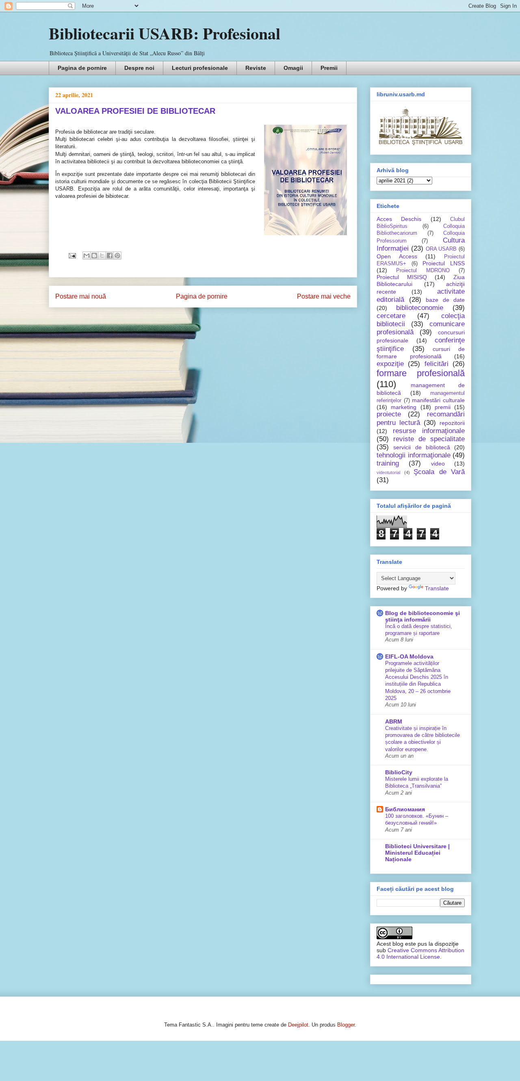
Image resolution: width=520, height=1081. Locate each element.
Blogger (346, 1025)
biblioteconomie (419, 308)
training (388, 463)
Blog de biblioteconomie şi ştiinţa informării (422, 616)
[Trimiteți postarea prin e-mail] (72, 255)
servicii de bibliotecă (421, 447)
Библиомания (405, 809)
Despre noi (139, 68)
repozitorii (452, 423)
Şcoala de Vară (439, 472)
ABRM (393, 721)
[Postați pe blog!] (94, 255)
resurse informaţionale (429, 431)
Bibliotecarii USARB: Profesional (164, 33)
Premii (329, 68)
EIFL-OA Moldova (409, 656)
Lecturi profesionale (200, 68)
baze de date (445, 300)
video (438, 463)
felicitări (436, 364)
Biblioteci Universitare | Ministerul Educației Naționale (417, 852)
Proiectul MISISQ (402, 277)
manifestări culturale (438, 400)
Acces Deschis (399, 219)
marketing (403, 407)
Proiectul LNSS (443, 263)
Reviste (255, 68)
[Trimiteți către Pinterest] (117, 255)
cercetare (391, 316)
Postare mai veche (324, 296)
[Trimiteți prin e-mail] (86, 255)
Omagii (293, 68)
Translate (437, 588)
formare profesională (421, 373)
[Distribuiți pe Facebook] (110, 255)
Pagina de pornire (82, 68)
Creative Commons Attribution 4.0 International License (420, 953)
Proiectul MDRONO (422, 270)
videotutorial (388, 472)
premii (443, 407)
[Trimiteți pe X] (102, 255)
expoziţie (390, 364)
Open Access (397, 256)
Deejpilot (298, 1025)
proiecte (389, 414)
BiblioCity (398, 772)
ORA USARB (441, 249)
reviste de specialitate (429, 439)
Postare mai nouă (80, 296)
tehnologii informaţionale (414, 455)
